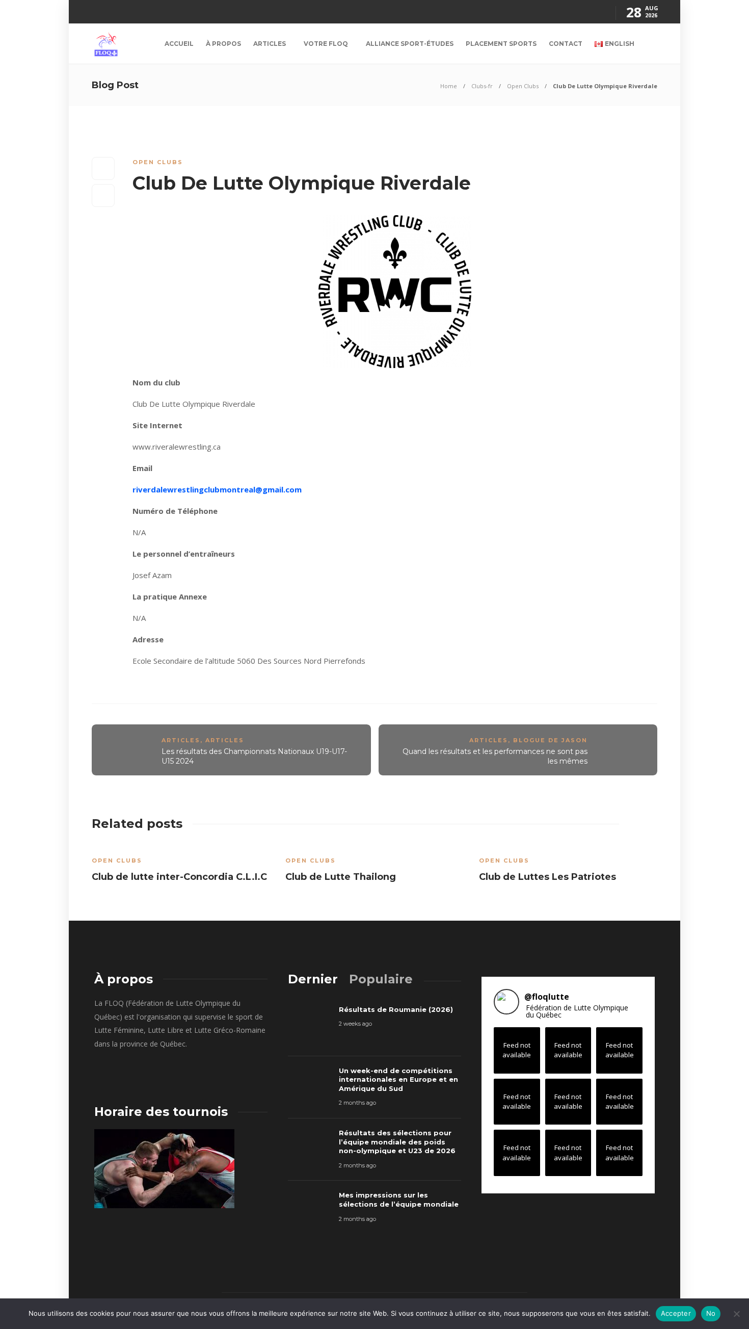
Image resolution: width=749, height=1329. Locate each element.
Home (448, 86)
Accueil (179, 43)
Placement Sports (501, 43)
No (711, 1313)
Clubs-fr (482, 86)
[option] (181, 866)
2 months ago (357, 1102)
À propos (223, 43)
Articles (269, 43)
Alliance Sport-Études (409, 43)
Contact (565, 43)
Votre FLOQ (326, 43)
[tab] (313, 979)
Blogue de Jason (550, 740)
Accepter (676, 1313)
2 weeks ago (355, 1023)
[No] (736, 1314)
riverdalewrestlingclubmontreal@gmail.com (217, 489)
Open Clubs (523, 86)
